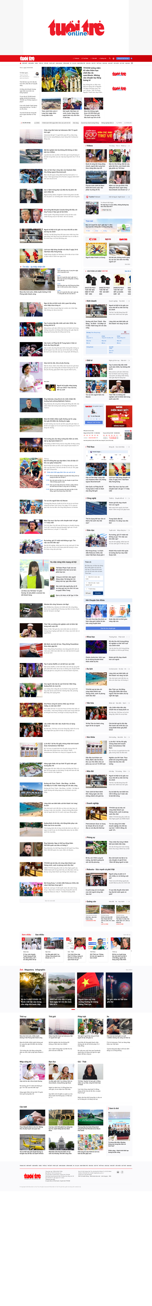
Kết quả (88, 593)
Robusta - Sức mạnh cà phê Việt (101, 869)
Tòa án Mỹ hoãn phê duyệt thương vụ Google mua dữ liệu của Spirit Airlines (32, 1152)
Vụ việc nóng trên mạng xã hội (63, 562)
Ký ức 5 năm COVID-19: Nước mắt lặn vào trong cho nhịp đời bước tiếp (31, 1001)
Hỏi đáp (111, 771)
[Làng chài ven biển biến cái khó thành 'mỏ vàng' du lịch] (31, 809)
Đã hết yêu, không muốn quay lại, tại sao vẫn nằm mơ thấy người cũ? (119, 260)
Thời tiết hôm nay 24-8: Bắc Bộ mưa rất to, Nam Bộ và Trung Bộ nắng (28, 83)
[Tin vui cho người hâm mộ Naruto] (31, 507)
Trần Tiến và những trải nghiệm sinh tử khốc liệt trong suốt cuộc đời (61, 625)
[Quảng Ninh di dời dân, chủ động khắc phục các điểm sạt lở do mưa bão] (31, 829)
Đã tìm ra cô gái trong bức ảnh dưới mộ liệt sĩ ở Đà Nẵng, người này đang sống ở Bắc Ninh (63, 490)
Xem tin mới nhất (50, 901)
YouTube (85, 58)
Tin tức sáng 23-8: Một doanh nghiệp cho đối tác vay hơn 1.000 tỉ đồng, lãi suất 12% (118, 827)
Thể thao (98, 63)
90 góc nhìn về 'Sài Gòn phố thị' (117, 1000)
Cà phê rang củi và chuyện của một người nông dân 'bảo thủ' (95, 892)
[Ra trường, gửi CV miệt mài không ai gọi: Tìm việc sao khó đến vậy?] (31, 547)
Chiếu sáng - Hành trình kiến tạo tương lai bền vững (118, 1151)
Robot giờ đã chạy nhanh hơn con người (117, 504)
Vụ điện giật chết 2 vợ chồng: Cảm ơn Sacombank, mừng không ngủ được (60, 1082)
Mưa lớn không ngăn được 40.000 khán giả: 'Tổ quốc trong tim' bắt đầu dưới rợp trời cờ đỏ (92, 114)
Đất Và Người (113, 197)
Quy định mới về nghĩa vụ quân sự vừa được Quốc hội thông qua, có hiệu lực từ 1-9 (60, 1095)
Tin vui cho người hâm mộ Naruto (56, 501)
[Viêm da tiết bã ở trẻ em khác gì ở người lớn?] (96, 611)
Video (36, 63)
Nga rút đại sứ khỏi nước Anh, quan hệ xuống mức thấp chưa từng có (60, 304)
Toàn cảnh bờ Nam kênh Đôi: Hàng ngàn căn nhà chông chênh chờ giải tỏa (95, 794)
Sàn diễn (118, 703)
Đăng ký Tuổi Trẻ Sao (123, 58)
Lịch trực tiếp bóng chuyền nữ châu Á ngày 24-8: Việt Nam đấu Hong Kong (61, 251)
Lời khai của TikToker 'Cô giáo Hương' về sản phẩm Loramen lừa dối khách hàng (33, 593)
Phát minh (121, 637)
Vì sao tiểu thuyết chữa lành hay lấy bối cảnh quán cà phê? (119, 892)
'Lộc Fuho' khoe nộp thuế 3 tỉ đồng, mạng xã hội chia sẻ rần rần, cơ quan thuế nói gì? (89, 1091)
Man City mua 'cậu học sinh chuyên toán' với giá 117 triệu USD (61, 522)
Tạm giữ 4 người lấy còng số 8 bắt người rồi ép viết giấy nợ (88, 1037)
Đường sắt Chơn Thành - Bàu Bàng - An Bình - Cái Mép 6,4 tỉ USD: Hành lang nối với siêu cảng (60, 785)
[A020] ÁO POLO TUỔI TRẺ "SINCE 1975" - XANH (90, 291)
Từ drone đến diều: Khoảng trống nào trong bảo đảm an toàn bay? (117, 1144)
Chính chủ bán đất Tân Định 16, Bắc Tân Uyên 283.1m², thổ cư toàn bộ (123, 919)
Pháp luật (52, 63)
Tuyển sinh (112, 530)
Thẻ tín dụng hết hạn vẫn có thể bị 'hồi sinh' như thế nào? (95, 521)
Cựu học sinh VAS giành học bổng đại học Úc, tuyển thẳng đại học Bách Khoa (60, 1128)
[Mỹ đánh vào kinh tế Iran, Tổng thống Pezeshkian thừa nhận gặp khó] (31, 650)
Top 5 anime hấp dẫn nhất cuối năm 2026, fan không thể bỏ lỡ (60, 324)
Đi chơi (121, 669)
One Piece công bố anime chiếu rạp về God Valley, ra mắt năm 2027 (59, 705)
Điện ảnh (123, 360)
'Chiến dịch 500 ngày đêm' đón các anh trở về (61, 472)
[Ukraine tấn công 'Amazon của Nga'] (31, 610)
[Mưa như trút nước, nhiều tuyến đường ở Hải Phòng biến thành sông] (37, 279)
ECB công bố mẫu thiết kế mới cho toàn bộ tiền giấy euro (88, 1152)
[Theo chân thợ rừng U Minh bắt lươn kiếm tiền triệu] (96, 847)
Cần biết (94, 58)
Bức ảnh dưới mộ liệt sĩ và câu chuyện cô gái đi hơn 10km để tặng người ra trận (64, 481)
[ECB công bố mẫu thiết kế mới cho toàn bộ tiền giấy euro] (90, 1142)
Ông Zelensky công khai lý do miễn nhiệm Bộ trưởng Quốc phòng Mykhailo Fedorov (60, 400)
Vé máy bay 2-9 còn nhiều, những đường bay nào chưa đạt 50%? (115, 205)
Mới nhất (24, 63)
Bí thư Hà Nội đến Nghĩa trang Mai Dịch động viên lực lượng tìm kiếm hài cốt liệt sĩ (64, 476)
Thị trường (118, 771)
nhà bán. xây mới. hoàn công (91, 918)
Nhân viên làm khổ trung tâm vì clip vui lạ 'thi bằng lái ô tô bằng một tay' (90, 1098)
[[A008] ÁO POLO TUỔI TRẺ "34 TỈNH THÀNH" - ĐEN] (120, 280)
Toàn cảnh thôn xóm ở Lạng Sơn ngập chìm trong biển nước (49, 113)
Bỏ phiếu (98, 593)
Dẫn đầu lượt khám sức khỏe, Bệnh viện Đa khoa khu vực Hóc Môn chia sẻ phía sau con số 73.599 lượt (95, 761)
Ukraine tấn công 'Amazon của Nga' (56, 604)
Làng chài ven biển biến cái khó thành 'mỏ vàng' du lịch (60, 804)
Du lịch (74, 63)
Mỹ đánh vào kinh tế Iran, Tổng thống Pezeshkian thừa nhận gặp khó (61, 645)
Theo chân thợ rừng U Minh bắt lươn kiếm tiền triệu (118, 843)
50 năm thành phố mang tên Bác (98, 123)
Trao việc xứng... (24, 73)
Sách (124, 703)
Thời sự (41, 63)
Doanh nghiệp (113, 301)
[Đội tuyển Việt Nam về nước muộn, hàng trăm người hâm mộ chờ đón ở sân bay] (72, 103)
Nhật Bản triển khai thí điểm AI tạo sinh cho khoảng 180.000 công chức (60, 1152)
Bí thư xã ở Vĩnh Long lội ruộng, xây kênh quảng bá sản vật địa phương (95, 860)
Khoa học (91, 637)
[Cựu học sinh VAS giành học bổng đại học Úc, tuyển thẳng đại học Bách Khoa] (61, 1117)
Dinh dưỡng (112, 737)
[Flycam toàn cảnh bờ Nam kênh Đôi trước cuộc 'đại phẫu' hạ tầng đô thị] (96, 177)
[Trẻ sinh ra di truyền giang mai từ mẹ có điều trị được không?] (119, 611)
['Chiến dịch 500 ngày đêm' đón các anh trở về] (108, 134)
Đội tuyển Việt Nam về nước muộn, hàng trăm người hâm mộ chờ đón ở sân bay (71, 114)
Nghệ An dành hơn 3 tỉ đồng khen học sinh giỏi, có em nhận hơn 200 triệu (60, 1088)
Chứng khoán (89, 347)
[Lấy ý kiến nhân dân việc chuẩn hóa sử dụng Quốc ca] (31, 730)
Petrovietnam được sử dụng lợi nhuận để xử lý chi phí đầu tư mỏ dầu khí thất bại (95, 826)
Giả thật (122, 63)
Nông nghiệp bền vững (59, 123)
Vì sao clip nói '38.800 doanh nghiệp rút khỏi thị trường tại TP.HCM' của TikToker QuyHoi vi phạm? (28, 99)
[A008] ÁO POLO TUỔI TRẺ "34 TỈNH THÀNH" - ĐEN (119, 291)
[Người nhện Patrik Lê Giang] (96, 249)
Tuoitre (94, 197)
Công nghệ (66, 63)
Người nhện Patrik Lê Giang (95, 257)
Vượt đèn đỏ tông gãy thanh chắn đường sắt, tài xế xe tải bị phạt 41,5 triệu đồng (88, 1044)
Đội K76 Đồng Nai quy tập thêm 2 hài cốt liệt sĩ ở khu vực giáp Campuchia (61, 462)
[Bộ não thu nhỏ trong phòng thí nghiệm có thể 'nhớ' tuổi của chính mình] (96, 646)
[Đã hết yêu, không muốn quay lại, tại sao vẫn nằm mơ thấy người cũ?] (119, 249)
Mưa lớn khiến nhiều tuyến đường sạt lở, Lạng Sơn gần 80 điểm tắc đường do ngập (60, 420)
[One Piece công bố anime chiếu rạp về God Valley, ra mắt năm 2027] (31, 710)
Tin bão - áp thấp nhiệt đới (34, 267)
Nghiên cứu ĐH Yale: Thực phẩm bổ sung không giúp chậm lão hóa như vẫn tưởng (118, 761)
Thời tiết (89, 221)
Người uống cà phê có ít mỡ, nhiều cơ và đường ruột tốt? (118, 876)
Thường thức (113, 637)
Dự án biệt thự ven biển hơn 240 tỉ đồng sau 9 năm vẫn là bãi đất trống (118, 794)
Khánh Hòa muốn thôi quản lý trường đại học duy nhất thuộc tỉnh (118, 553)
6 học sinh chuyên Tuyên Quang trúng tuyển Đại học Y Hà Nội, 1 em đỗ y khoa (28, 107)
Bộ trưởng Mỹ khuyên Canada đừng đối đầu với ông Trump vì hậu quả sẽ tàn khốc (60, 211)
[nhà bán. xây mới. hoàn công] (93, 909)
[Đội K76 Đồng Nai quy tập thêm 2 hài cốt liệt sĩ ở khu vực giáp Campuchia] (31, 473)
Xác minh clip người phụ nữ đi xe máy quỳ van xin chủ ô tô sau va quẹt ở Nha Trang (67, 588)
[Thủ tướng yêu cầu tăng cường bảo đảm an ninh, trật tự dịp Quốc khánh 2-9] (31, 445)
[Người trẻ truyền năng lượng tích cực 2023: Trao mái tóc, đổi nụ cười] (50, 388)
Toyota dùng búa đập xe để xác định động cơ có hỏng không (118, 1049)
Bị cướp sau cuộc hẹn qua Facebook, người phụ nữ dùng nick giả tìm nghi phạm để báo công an (89, 1052)
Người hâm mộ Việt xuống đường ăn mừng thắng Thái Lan (88, 1001)
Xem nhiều (31, 63)
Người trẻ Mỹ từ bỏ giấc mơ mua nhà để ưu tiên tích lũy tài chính (60, 231)
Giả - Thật (71, 952)
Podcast (77, 58)
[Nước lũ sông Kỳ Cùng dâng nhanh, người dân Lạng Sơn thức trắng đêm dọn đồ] (96, 155)
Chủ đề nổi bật (26, 122)
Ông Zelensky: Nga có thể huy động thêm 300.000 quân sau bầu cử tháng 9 (58, 844)
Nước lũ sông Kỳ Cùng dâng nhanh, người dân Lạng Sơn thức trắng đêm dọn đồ (95, 166)
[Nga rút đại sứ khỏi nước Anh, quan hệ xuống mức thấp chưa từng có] (31, 309)
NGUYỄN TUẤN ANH (35, 77)
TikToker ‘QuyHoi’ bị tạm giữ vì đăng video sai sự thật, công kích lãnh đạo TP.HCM (89, 1082)
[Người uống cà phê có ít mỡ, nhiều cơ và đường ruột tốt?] (96, 879)
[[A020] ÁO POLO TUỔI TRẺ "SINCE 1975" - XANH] (91, 280)
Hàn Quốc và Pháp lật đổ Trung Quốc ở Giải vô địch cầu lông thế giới (60, 344)
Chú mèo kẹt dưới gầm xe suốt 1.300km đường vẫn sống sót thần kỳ (118, 1037)
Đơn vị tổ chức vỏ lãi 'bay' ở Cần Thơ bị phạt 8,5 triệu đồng (67, 596)
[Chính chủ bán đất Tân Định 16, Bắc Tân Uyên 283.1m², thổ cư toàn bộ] (123, 909)
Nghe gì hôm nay (114, 360)
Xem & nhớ (114, 1108)
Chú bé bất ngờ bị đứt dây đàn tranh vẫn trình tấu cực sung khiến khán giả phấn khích (118, 727)
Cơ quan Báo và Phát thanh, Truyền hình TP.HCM (57, 1181)
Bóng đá (111, 447)
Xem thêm (127, 264)
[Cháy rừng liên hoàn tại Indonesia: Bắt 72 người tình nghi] (31, 136)
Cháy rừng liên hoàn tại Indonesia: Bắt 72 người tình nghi (60, 131)
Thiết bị (111, 498)
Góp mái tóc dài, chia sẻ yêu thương (56, 363)
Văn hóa (88, 63)
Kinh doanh (59, 63)
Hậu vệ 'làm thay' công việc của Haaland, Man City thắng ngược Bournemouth (60, 171)
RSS (110, 1176)
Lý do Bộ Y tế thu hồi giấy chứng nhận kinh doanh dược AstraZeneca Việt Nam (61, 745)
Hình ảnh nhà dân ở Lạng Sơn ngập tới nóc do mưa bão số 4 (60, 1001)
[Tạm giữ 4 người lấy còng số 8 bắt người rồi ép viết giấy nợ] (90, 1026)
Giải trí (93, 63)
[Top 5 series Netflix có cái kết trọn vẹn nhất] (31, 670)
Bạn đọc (127, 63)
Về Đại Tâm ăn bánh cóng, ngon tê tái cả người (95, 725)
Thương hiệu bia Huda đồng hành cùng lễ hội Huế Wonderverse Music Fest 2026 (89, 1128)
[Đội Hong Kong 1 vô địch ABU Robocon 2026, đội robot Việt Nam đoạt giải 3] (31, 889)
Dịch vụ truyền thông (83, 1176)
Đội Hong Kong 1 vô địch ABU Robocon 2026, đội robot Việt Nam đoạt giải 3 (61, 884)
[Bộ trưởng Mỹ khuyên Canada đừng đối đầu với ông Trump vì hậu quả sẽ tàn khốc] (31, 216)
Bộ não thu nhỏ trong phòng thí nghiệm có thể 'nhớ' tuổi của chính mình (119, 643)
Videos (90, 146)
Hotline (120, 122)
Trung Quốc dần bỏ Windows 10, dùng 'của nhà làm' (118, 521)
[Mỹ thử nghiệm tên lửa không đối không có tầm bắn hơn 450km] (31, 156)
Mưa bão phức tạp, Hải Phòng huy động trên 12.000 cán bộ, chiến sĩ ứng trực (68, 286)
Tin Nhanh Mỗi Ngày (107, 202)
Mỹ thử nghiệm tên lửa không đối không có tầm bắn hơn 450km (60, 151)
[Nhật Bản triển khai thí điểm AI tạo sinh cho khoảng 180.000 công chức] (61, 1142)
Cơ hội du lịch (113, 669)
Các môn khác (120, 447)
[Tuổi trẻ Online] (32, 1176)
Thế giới (46, 63)
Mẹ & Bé (120, 737)
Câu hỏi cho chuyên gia (108, 628)
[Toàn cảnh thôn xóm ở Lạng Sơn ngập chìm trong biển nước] (51, 103)
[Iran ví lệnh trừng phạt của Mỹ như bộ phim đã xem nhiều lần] (31, 196)
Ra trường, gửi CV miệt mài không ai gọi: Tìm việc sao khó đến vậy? (60, 542)
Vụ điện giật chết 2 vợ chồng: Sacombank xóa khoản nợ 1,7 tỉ (52, 956)
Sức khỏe (116, 63)
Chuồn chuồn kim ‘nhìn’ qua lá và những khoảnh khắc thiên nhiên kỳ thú (95, 659)
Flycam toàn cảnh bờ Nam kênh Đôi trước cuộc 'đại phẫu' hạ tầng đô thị (95, 188)
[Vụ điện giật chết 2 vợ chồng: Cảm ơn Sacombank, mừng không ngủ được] (61, 1072)
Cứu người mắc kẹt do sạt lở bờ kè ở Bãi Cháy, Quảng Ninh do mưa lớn (60, 685)
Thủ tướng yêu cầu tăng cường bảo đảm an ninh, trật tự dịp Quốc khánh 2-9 (61, 440)
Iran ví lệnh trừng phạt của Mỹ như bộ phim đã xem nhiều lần (60, 191)
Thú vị (118, 146)
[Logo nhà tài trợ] (125, 333)
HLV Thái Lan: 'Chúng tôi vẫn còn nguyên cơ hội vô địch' (97, 956)
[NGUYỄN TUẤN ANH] (35, 74)
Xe (70, 63)
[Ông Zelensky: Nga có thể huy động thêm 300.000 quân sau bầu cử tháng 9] (31, 849)
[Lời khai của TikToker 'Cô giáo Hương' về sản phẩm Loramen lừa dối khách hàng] (34, 573)
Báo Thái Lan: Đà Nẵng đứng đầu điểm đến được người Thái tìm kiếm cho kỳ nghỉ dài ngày (118, 692)
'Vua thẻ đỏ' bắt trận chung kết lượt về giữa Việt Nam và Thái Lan (28, 114)
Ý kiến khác (92, 589)
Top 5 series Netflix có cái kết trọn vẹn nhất (59, 664)
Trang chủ (23, 1165)
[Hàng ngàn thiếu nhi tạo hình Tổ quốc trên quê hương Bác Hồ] (31, 770)
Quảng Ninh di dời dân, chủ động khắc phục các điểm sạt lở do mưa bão (61, 824)
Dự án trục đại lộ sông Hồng (40, 123)
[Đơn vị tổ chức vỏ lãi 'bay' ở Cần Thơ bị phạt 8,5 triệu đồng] (52, 596)
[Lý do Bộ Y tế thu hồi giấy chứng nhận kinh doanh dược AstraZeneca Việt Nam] (31, 750)
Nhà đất (110, 63)
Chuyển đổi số (119, 498)
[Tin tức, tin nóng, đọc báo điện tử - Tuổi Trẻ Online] (27, 58)
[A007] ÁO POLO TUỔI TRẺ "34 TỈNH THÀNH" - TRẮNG (104, 291)
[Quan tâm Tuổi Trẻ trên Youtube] (118, 1172)
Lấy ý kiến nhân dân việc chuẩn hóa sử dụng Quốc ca (59, 725)
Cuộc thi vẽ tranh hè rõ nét (77, 123)
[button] (127, 146)
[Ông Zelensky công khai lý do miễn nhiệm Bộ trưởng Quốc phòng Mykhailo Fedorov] (31, 405)
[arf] (76, 27)
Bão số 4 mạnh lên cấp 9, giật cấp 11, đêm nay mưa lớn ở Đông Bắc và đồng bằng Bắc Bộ (67, 279)
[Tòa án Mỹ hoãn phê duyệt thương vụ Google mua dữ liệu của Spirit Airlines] (32, 1142)
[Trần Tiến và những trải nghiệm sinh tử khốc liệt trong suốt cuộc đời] (31, 630)
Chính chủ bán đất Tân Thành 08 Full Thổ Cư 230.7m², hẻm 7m (108, 919)
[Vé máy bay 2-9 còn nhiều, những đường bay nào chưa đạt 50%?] (92, 208)
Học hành (121, 901)
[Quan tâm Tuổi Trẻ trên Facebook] (122, 1172)
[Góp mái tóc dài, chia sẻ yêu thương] (31, 377)
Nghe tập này (107, 210)
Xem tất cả (128, 271)
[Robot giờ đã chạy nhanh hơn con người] (96, 508)
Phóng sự (91, 837)
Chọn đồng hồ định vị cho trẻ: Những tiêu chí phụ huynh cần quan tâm (31, 1128)
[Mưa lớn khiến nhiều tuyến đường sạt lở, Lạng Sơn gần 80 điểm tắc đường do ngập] (31, 425)
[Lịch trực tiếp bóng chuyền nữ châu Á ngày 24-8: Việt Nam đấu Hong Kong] (31, 256)
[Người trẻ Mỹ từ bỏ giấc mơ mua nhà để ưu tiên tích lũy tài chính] (31, 236)
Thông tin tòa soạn (50, 1179)
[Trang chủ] (20, 63)
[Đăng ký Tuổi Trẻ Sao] (88, 406)
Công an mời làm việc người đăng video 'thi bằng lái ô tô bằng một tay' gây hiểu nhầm (66, 579)
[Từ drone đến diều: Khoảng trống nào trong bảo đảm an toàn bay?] (119, 1126)
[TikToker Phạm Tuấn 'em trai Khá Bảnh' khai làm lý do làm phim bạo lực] (52, 569)
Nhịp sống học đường (124, 530)
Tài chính (122, 301)
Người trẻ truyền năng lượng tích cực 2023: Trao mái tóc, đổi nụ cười (67, 388)
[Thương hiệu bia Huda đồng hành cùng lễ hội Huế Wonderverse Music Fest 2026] (90, 1117)
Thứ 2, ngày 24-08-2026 (26, 67)
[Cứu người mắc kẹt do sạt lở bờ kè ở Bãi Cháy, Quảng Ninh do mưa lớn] (31, 690)
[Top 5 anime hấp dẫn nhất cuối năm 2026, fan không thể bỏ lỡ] (31, 329)
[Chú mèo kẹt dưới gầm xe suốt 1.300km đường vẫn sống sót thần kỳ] (119, 1026)
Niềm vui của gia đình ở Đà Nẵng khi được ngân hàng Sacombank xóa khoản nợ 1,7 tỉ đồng (119, 188)
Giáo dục (104, 63)
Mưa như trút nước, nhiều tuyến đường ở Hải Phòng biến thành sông (35, 293)
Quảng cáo (103, 58)
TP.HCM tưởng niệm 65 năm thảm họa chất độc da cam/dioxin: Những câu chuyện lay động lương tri (92, 74)
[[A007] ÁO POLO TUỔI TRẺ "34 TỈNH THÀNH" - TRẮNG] (105, 280)
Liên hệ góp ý (104, 1176)
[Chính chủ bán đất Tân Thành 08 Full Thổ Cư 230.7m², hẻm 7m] (108, 909)
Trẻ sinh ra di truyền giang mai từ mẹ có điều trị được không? (118, 621)
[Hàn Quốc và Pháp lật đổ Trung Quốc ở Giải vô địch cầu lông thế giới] (31, 349)
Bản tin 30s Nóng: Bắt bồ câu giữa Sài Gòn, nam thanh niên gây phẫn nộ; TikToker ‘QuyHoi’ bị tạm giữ (119, 166)
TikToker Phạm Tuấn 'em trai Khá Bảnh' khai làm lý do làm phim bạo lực (66, 570)
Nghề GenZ (121, 197)
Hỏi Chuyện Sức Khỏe (95, 600)
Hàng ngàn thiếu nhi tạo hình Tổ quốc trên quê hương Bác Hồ (60, 765)
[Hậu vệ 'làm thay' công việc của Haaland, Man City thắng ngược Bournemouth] (31, 176)
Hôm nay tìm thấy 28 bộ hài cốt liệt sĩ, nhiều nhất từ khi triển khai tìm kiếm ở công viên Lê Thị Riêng (64, 485)
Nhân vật (112, 703)
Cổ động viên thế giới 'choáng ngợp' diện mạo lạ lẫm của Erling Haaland (28, 91)
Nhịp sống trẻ (81, 63)
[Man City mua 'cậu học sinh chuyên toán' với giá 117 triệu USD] (31, 527)
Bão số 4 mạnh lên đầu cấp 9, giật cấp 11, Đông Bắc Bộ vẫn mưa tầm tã (67, 292)
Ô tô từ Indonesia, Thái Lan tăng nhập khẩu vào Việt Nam (118, 1043)
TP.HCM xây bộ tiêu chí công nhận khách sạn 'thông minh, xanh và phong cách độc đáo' (60, 864)
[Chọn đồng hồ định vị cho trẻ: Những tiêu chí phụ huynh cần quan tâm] (32, 1117)
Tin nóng (111, 146)
